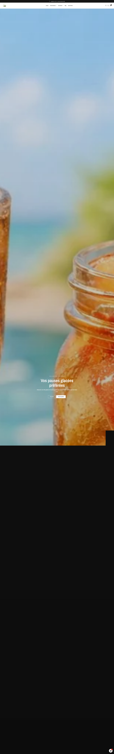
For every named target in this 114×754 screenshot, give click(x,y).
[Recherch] (108, 6)
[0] (110, 6)
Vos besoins (60, 5)
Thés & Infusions (53, 5)
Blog (65, 5)
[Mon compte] (106, 6)
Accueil (47, 5)
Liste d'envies (70, 5)
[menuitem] (47, 5)
